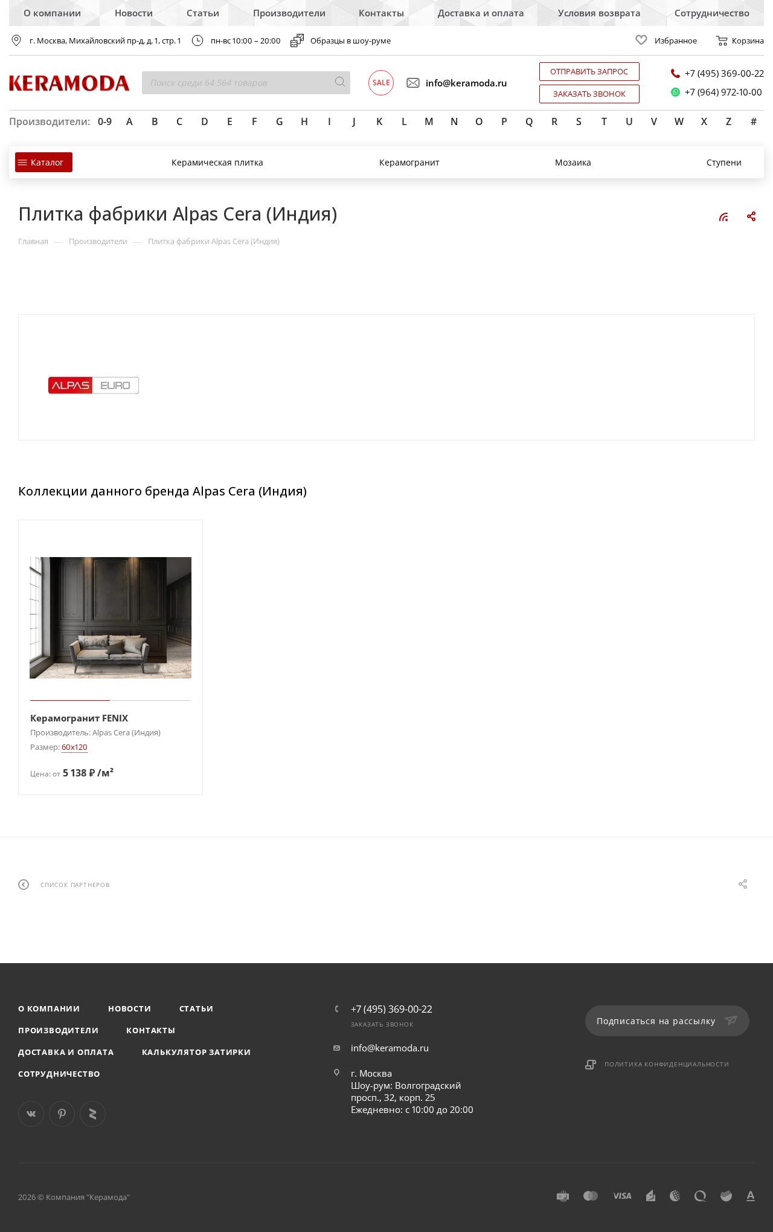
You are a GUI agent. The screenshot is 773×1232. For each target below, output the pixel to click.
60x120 (75, 746)
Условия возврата (599, 13)
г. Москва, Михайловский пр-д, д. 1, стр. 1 (105, 41)
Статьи (203, 13)
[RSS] (723, 216)
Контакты (381, 13)
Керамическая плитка (217, 162)
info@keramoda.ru (466, 83)
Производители (289, 13)
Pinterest (62, 1114)
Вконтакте (31, 1114)
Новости (134, 13)
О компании (52, 13)
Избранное (676, 40)
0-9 (105, 121)
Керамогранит (409, 162)
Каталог (47, 162)
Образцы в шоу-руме (350, 40)
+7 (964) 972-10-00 (723, 92)
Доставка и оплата (481, 13)
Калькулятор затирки (196, 1052)
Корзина (748, 40)
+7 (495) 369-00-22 (724, 73)
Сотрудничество (712, 13)
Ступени (724, 162)
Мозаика (573, 162)
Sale (381, 82)
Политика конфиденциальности (667, 1064)
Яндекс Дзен (93, 1114)
